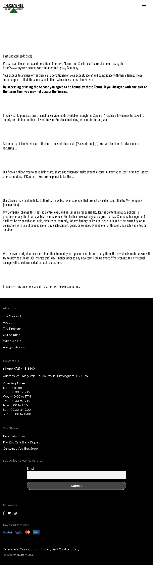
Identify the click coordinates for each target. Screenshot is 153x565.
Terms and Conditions (19, 549)
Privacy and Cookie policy (59, 549)
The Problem (12, 328)
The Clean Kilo (13, 316)
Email (30, 468)
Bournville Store (14, 436)
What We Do (12, 341)
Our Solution (11, 335)
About (7, 322)
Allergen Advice (14, 347)
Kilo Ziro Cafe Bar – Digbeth (22, 442)
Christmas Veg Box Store (20, 448)
